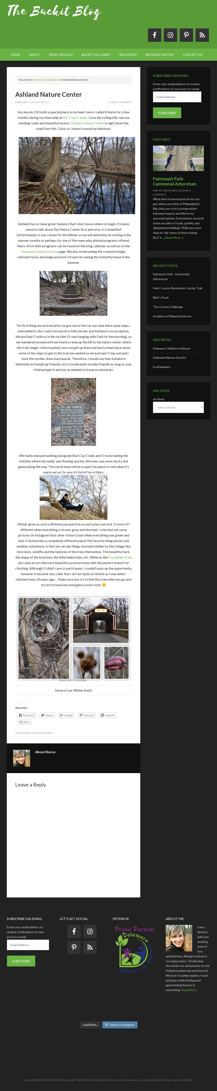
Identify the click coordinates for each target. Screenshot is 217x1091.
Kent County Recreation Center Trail (177, 288)
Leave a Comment (120, 102)
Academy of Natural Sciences (172, 316)
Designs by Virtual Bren (177, 1080)
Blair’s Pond (160, 297)
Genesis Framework (126, 1080)
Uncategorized (42, 732)
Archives (159, 399)
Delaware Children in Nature (171, 348)
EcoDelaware (161, 367)
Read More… (189, 990)
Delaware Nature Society (39, 251)
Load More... (90, 1024)
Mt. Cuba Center (75, 117)
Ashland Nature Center (87, 123)
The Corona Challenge (168, 307)
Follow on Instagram (122, 1024)
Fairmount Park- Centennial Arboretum (174, 181)
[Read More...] (174, 237)
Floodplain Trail (119, 557)
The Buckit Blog (54, 14)
